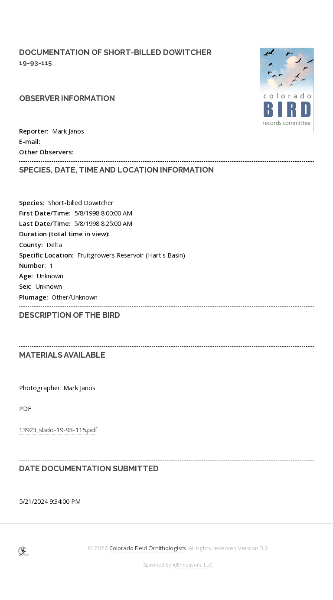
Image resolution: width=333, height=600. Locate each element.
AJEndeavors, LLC (192, 564)
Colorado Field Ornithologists (147, 548)
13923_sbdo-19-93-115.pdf (58, 429)
